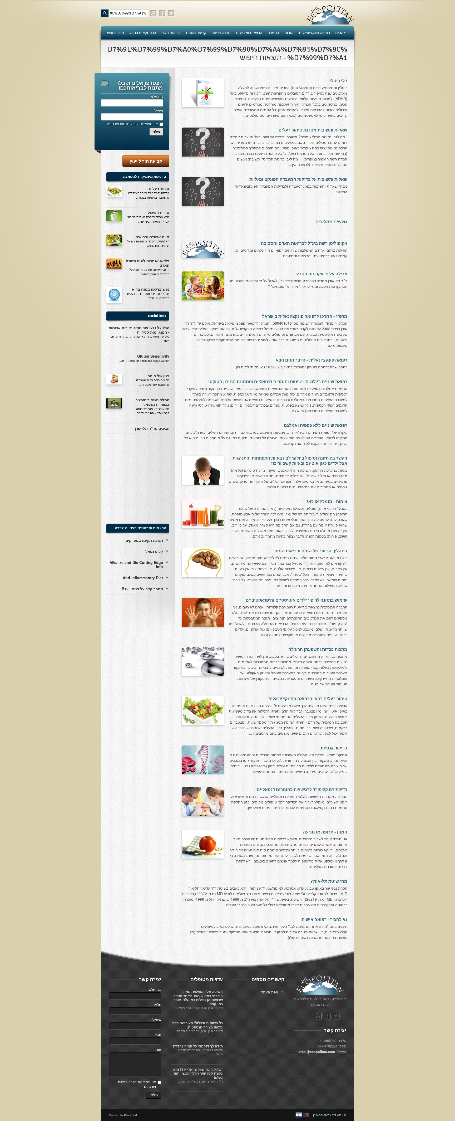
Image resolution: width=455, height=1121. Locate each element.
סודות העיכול (158, 212)
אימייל (157, 110)
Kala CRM (130, 1115)
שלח (156, 132)
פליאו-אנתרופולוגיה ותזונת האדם (147, 263)
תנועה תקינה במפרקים (144, 540)
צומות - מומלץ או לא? (326, 501)
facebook (162, 13)
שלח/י (153, 1095)
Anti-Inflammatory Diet (143, 577)
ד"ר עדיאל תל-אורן (324, 1115)
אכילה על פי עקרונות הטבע (321, 274)
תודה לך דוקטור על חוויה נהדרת (198, 1046)
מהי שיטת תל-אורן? (329, 881)
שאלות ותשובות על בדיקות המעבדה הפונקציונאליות (298, 179)
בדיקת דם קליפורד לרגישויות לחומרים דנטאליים (302, 789)
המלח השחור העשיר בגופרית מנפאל (152, 402)
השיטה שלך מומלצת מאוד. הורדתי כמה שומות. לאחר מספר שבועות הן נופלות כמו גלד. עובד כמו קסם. (198, 997)
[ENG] (306, 1115)
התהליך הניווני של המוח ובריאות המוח (310, 551)
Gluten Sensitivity (153, 356)
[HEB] (299, 1115)
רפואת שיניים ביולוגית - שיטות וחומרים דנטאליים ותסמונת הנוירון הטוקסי (277, 381)
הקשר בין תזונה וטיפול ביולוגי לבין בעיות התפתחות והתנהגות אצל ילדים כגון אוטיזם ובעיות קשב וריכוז (290, 461)
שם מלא (157, 96)
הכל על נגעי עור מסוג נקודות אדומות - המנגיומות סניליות (138, 330)
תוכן (158, 1049)
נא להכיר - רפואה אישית (324, 919)
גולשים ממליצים (331, 222)
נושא (158, 1034)
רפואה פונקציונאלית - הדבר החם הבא (311, 360)
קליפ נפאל (154, 551)
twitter (171, 13)
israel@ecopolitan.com (316, 1051)
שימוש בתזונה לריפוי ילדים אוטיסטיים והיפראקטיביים (296, 600)
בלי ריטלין (337, 81)
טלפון (157, 1004)
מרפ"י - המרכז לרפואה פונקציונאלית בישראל (304, 316)
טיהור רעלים (159, 188)
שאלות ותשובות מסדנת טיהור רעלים (313, 130)
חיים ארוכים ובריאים (152, 236)
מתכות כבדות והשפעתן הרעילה (317, 649)
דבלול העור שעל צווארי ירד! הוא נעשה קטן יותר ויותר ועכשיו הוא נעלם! (198, 1073)
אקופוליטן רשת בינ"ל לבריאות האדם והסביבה (304, 243)
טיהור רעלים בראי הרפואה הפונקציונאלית (307, 698)
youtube (153, 13)
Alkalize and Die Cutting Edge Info (136, 564)
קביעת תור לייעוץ (146, 161)
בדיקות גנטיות (334, 748)
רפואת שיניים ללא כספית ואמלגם (315, 425)
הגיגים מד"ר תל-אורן (152, 428)
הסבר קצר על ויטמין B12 (142, 588)
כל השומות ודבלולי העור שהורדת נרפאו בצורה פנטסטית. (197, 1025)
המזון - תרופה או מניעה (325, 832)
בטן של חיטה (158, 375)
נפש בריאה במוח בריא (150, 289)
